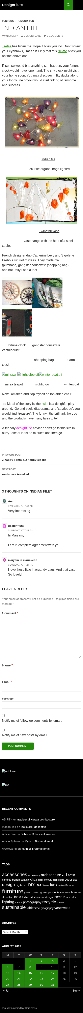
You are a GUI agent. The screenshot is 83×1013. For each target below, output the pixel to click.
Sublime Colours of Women (38, 834)
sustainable (14, 907)
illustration (7, 897)
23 (41, 978)
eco (39, 884)
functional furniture (65, 885)
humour (76, 892)
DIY (31, 884)
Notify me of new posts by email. (25, 735)
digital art (21, 885)
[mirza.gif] (9, 374)
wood (66, 908)
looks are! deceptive (34, 826)
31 (52, 984)
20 (7, 978)
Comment (10, 613)
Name (7, 665)
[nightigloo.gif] (28, 374)
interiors (59, 897)
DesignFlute (12, 5)
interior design (44, 897)
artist (71, 875)
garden (27, 892)
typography (47, 908)
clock (40, 880)
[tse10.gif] (41, 122)
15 (30, 973)
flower (46, 885)
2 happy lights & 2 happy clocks (24, 457)
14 (19, 973)
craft (55, 880)
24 (52, 978)
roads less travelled (15, 472)
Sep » (76, 990)
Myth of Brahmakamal (39, 841)
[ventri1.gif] (17, 322)
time (37, 908)
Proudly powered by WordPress (19, 1008)
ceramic (25, 879)
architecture (51, 875)
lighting (8, 902)
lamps (69, 897)
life (75, 897)
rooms (60, 902)
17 (52, 973)
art (64, 874)
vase (58, 908)
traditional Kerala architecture (36, 819)
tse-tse (62, 51)
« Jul (6, 990)
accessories (14, 874)
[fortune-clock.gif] (17, 292)
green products (49, 892)
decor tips (71, 879)
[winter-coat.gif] (50, 374)
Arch (11, 501)
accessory (34, 875)
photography (32, 902)
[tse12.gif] (41, 200)
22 (30, 978)
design (8, 884)
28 (19, 984)
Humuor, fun (25, 21)
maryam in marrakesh (22, 560)
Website (8, 699)
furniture (12, 891)
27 (7, 984)
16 (41, 973)
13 (7, 973)
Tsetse (7, 46)
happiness (65, 892)
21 (19, 978)
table (30, 908)
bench (16, 879)
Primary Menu (78, 5)
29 (30, 984)
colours (48, 879)
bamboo (6, 879)
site (45, 403)
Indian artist (29, 897)
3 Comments (55, 35)
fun (52, 885)
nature (18, 902)
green (35, 892)
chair (33, 879)
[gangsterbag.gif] (47, 292)
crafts (61, 880)
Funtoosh (9, 21)
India (17, 897)
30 (41, 984)
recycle (49, 901)
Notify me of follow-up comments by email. (32, 720)
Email (7, 682)
